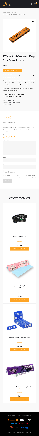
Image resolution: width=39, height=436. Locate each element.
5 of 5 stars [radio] (14, 137)
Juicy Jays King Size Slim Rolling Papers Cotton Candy (20, 287)
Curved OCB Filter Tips (19, 236)
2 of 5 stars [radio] (6, 137)
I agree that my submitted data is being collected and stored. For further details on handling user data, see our (20, 176)
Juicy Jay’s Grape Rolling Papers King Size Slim (19, 387)
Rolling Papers (16, 102)
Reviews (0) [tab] (7, 117)
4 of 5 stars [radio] (12, 137)
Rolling (13, 13)
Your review (6, 140)
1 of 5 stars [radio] (4, 137)
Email (5, 164)
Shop (8, 13)
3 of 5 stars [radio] (9, 137)
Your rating (6, 135)
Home (4, 13)
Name (5, 157)
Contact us (28, 415)
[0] (35, 5)
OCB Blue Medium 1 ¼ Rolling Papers (19, 337)
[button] (33, 21)
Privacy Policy (32, 177)
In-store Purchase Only (12, 70)
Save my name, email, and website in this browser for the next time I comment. (19, 172)
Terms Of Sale (11, 415)
